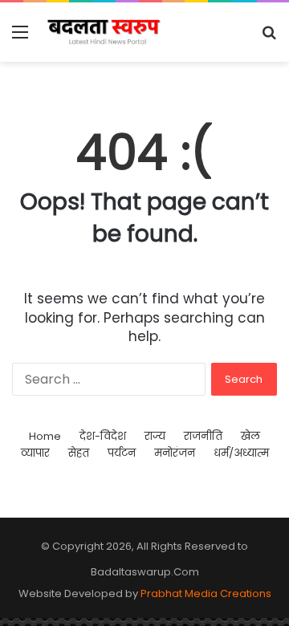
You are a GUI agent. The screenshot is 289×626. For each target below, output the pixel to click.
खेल (250, 436)
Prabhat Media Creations (205, 593)
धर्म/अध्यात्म (241, 453)
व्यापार (35, 453)
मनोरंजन (174, 453)
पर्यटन (122, 453)
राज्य (154, 436)
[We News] (104, 32)
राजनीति (203, 436)
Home (45, 436)
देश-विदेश (102, 436)
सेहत (78, 453)
